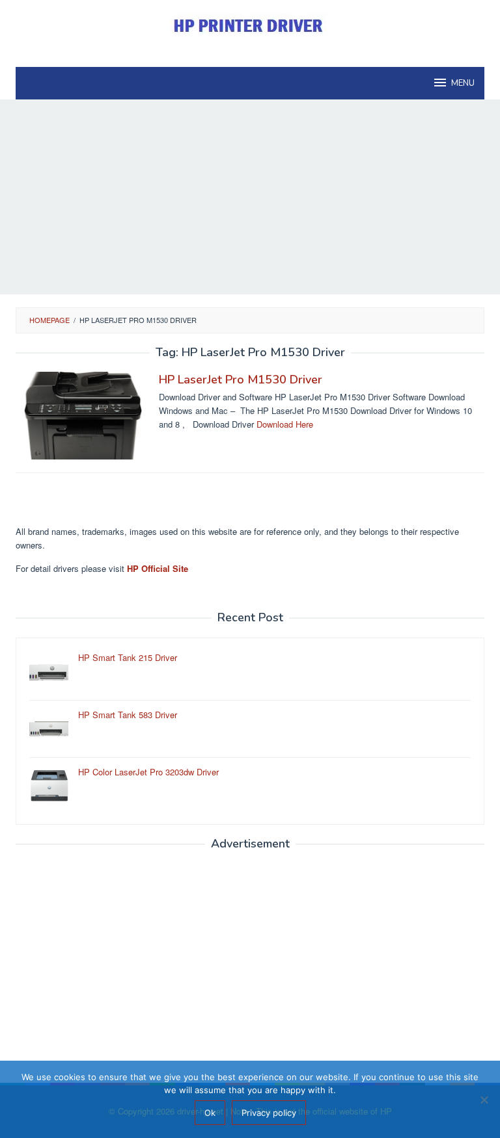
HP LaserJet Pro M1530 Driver (240, 379)
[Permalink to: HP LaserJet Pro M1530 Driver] (81, 414)
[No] (483, 1099)
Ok (209, 1112)
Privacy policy (269, 1112)
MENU (463, 83)
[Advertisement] (250, 197)
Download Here (285, 424)
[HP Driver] (250, 25)
